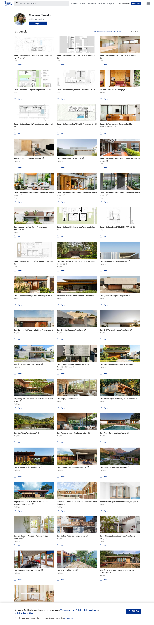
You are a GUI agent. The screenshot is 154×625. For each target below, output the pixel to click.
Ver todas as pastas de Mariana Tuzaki (107, 31)
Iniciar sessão (124, 3)
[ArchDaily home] (8, 3)
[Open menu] (148, 3)
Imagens (110, 3)
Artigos (83, 3)
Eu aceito (134, 611)
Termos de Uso (67, 610)
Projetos (74, 3)
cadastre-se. (68, 618)
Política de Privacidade (87, 610)
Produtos (92, 3)
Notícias (101, 3)
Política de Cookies (24, 613)
